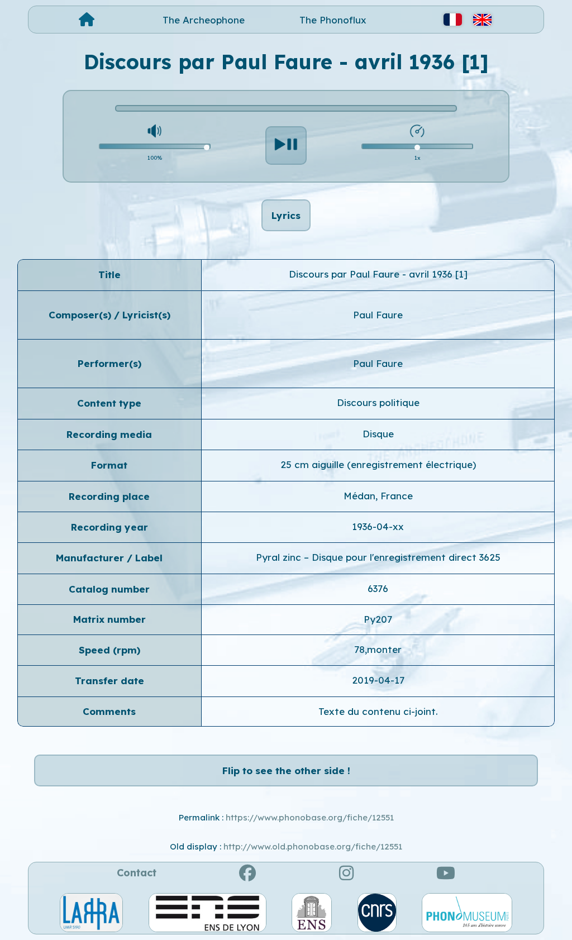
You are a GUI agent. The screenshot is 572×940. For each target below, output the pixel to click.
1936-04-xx (378, 526)
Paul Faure (378, 315)
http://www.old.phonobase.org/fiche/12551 (312, 846)
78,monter (378, 649)
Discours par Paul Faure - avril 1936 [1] (378, 274)
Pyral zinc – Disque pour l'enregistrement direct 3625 (378, 557)
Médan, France (378, 496)
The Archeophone (204, 20)
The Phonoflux (332, 20)
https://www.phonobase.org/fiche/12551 (310, 817)
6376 (378, 588)
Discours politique (378, 402)
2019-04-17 (378, 680)
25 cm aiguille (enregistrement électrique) (378, 464)
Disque (378, 434)
